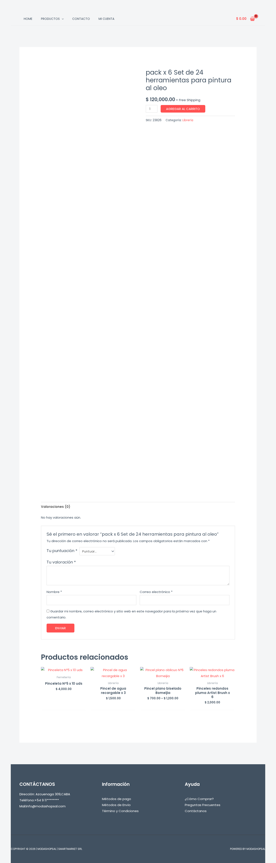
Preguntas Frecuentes (202, 805)
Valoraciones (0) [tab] (55, 506)
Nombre (54, 592)
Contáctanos (196, 811)
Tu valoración (61, 562)
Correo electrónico (156, 592)
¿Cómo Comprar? (199, 799)
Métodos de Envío (116, 805)
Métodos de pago (116, 799)
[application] (62, 19)
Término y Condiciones (120, 811)
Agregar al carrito (183, 109)
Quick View (63, 669)
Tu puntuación (62, 550)
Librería (187, 120)
